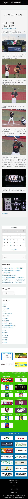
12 (4, 239)
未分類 (4, 330)
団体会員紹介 (5, 320)
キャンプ (4, 311)
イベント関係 (5, 308)
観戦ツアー (5, 332)
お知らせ (4, 304)
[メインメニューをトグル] (25, 2)
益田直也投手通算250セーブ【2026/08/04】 (13, 277)
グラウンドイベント (7, 313)
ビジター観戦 (5, 316)
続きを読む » (5, 213)
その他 (4, 306)
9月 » (15, 249)
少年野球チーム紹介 (7, 323)
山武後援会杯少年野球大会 (8, 325)
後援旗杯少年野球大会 (7, 328)
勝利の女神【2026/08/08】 (9, 275)
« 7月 (12, 249)
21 (10, 242)
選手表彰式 (5, 337)
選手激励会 (5, 335)
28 (10, 245)
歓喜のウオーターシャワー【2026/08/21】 (12, 268)
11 (23, 237)
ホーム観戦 (4, 28)
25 (23, 242)
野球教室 (4, 342)
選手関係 (4, 340)
